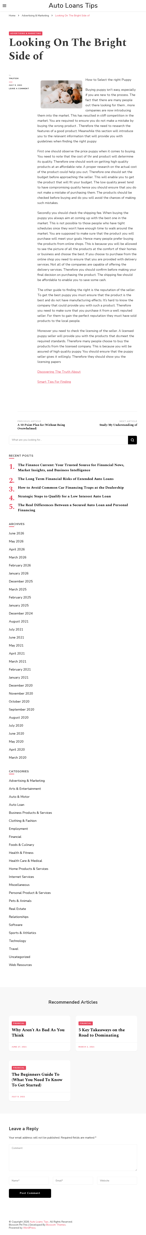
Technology (17, 941)
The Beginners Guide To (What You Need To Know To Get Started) (37, 1079)
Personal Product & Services (30, 893)
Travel (13, 949)
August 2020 (19, 717)
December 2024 (21, 613)
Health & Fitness (21, 853)
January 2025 (19, 605)
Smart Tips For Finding (54, 382)
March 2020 (18, 757)
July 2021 (16, 629)
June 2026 (16, 533)
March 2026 (18, 557)
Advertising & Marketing (25, 33)
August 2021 (19, 621)
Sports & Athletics (22, 933)
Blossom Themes (56, 1224)
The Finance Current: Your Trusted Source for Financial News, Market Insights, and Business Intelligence (71, 467)
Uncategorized (19, 957)
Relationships (18, 917)
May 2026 (16, 541)
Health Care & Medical (25, 861)
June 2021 (16, 637)
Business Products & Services (30, 813)
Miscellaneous (19, 885)
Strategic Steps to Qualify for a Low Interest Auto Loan (64, 496)
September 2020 (21, 709)
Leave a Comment (20, 88)
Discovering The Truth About (59, 372)
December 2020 (21, 685)
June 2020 (16, 733)
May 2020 (16, 741)
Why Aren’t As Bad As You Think (38, 1033)
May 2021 (16, 645)
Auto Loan (16, 805)
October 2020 (19, 701)
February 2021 (20, 669)
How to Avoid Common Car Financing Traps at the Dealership (71, 487)
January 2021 (19, 677)
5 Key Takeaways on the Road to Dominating (102, 1033)
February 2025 (20, 597)
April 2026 (17, 549)
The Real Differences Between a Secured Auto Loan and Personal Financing (73, 507)
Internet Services (21, 877)
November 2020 (21, 693)
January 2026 (19, 573)
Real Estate (17, 909)
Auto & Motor (19, 797)
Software (15, 925)
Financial (15, 837)
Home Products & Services (28, 869)
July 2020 (16, 725)
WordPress (29, 1227)
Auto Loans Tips (73, 5)
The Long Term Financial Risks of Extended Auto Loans (66, 479)
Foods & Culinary (21, 845)
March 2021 (18, 661)
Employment (18, 829)
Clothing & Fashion (22, 821)
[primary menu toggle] (4, 5)
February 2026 (20, 565)
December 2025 (21, 581)
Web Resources (20, 965)
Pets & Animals (20, 901)
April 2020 (17, 749)
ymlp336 (14, 78)
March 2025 (18, 589)
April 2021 (17, 653)
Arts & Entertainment (25, 789)
